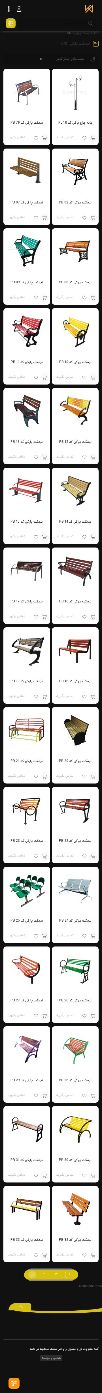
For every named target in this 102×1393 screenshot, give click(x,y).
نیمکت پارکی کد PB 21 (26, 761)
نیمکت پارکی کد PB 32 (75, 1239)
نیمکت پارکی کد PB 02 (75, 202)
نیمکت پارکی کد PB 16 (75, 601)
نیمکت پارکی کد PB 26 (75, 1000)
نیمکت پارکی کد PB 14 (75, 521)
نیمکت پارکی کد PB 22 (75, 840)
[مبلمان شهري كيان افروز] (89, 9)
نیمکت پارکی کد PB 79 (26, 122)
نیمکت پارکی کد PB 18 (75, 681)
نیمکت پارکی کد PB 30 (75, 1160)
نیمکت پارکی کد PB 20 (75, 761)
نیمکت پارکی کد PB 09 (26, 282)
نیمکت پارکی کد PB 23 (26, 840)
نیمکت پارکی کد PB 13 (26, 441)
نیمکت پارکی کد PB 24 (75, 920)
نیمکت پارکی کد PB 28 (75, 1080)
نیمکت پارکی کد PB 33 (26, 1239)
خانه (96, 33)
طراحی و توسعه (51, 1358)
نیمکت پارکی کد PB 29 (26, 1080)
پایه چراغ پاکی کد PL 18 (75, 122)
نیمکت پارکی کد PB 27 (26, 1000)
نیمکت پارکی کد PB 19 (26, 681)
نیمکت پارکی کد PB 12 (75, 441)
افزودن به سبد (93, 138)
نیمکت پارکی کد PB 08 (75, 282)
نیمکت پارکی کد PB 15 (26, 521)
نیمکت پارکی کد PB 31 (26, 1160)
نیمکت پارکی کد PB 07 (26, 202)
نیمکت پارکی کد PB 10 (75, 362)
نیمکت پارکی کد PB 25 (26, 920)
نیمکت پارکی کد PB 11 (27, 362)
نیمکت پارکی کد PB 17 (26, 601)
